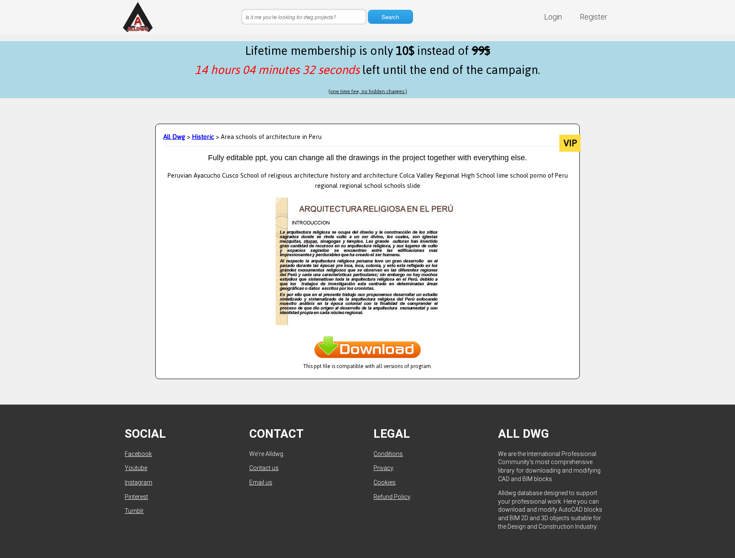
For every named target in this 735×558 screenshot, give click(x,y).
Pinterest (136, 496)
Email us (260, 482)
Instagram (138, 482)
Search (390, 17)
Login (553, 16)
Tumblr (134, 510)
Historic (203, 136)
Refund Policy (391, 496)
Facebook (138, 453)
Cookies (384, 482)
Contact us (264, 468)
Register (593, 16)
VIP (570, 143)
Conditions (388, 453)
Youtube (136, 468)
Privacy (383, 468)
